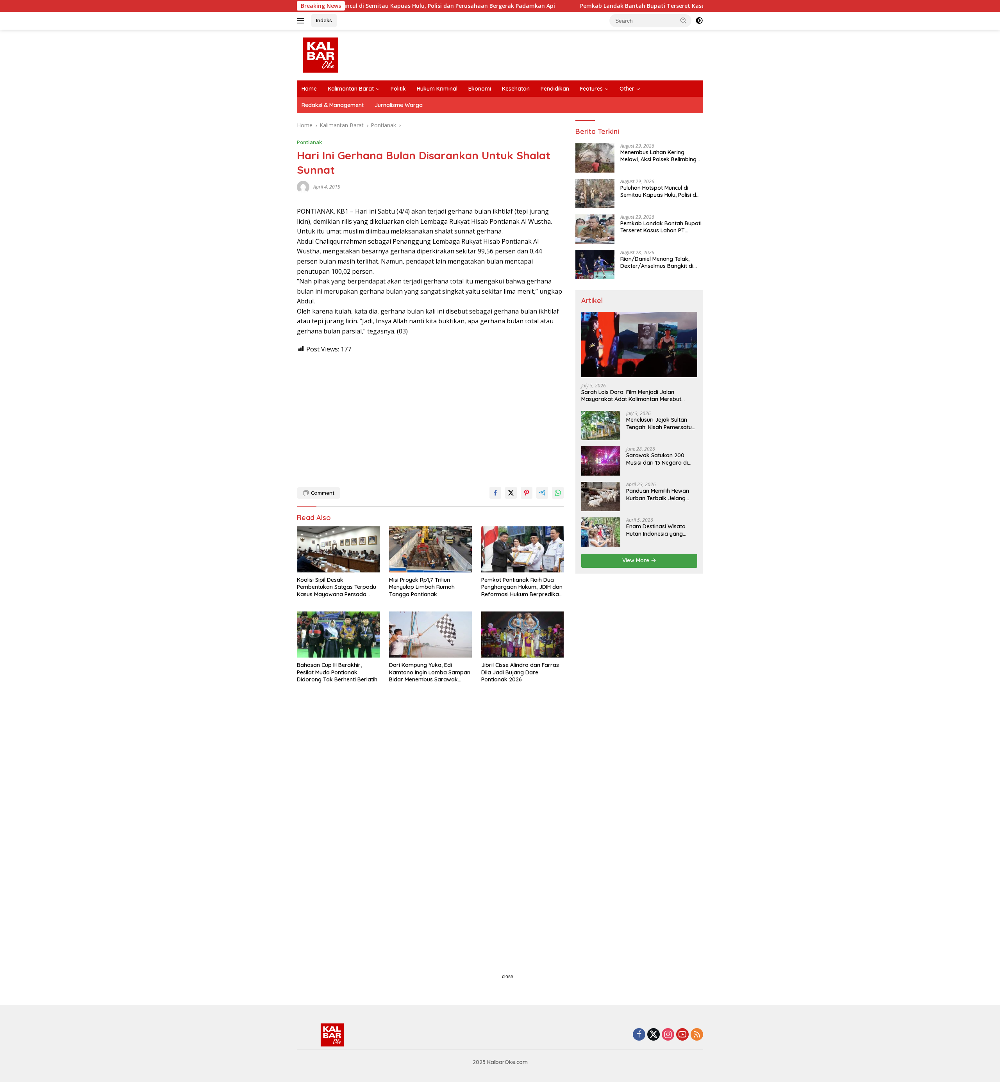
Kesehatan (516, 88)
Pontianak (309, 142)
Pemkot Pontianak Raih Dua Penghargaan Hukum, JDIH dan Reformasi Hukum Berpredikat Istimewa (521, 587)
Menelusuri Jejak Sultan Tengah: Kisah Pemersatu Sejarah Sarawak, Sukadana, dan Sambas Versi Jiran (659, 423)
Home (309, 88)
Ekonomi (479, 88)
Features (591, 88)
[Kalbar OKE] (350, 54)
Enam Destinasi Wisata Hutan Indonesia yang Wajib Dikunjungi (656, 530)
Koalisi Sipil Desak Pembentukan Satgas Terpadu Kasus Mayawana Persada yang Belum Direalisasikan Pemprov (336, 587)
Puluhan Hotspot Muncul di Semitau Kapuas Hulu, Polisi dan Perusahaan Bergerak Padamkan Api (368, 5)
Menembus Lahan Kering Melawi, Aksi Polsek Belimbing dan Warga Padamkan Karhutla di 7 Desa (658, 156)
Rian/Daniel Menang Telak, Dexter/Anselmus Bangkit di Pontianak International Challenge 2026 (656, 262)
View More (636, 560)
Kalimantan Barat (351, 88)
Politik (398, 88)
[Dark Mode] (699, 20)
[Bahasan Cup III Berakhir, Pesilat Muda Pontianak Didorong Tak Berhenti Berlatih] (338, 634)
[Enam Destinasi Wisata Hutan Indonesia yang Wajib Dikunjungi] (600, 532)
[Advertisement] (430, 416)
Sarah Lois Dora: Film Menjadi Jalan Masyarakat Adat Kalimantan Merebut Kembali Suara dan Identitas (631, 396)
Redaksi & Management (333, 105)
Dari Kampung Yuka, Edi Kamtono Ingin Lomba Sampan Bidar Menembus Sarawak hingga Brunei (429, 672)
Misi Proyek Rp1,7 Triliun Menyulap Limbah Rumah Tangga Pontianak (422, 586)
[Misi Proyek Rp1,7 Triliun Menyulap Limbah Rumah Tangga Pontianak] (430, 549)
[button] (683, 20)
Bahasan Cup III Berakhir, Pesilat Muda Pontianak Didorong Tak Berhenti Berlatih (337, 672)
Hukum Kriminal (437, 88)
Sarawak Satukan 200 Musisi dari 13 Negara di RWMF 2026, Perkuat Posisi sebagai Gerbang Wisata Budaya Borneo (660, 459)
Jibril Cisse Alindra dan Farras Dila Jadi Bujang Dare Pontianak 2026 (520, 672)
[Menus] (302, 20)
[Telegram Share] (542, 493)
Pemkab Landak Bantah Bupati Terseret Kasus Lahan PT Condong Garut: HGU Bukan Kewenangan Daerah (671, 5)
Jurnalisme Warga (399, 105)
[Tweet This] (511, 493)
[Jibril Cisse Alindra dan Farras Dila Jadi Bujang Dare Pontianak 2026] (522, 634)
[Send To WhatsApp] (558, 493)
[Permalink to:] (303, 186)
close (507, 976)
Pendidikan (555, 88)
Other (627, 88)
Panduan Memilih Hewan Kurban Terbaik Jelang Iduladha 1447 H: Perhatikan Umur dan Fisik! (660, 494)
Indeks (324, 20)
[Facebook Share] (495, 493)
